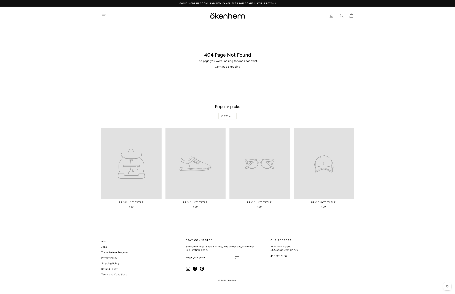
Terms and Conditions (114, 274)
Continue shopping (227, 66)
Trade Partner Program (114, 252)
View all (227, 116)
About (104, 241)
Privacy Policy (109, 257)
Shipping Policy (110, 263)
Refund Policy (109, 269)
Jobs (104, 246)
